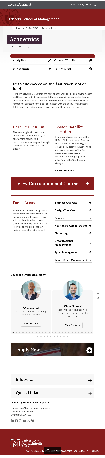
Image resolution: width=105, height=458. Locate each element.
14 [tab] (55, 332)
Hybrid (43, 28)
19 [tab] (72, 332)
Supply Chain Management (71, 260)
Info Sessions (32, 69)
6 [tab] (29, 332)
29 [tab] (47, 336)
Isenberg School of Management (33, 19)
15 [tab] (59, 332)
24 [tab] (88, 332)
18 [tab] (69, 332)
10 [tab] (42, 332)
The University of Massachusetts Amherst (19, 5)
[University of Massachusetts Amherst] (15, 442)
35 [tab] (67, 336)
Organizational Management (72, 242)
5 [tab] (26, 332)
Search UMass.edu (94, 4)
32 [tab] (57, 336)
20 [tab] (75, 332)
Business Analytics (66, 203)
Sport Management (67, 253)
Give (88, 4)
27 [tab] (41, 336)
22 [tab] (82, 332)
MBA (36, 28)
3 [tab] (19, 332)
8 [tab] (36, 332)
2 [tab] (16, 332)
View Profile (30, 323)
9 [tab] (39, 332)
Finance (59, 218)
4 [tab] (23, 332)
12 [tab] (49, 332)
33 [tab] (60, 336)
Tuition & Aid (73, 69)
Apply (81, 4)
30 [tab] (50, 336)
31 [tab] (54, 336)
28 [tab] (44, 336)
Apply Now (32, 61)
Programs (20, 28)
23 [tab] (85, 332)
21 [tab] (78, 332)
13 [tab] (52, 332)
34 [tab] (64, 336)
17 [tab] (65, 332)
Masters (29, 28)
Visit (73, 4)
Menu (55, 450)
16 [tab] (62, 332)
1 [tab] (13, 332)
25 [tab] (92, 332)
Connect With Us (73, 61)
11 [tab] (46, 332)
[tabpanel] (31, 312)
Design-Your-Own (69, 211)
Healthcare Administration (71, 226)
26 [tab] (37, 336)
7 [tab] (32, 332)
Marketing (61, 234)
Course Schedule (64, 170)
